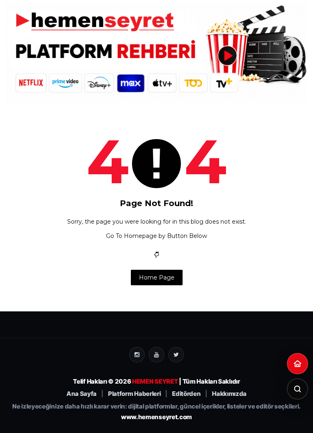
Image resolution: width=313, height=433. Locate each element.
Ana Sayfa (81, 393)
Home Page (156, 277)
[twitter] (176, 354)
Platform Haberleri (134, 393)
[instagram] (137, 354)
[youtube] (156, 354)
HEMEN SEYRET (155, 381)
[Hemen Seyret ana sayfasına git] (297, 363)
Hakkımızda (229, 393)
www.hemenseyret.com (156, 417)
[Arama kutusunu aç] (297, 389)
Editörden (186, 393)
